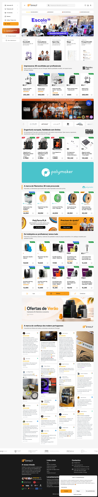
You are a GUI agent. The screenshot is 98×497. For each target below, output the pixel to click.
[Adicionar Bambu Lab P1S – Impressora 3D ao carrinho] (47, 84)
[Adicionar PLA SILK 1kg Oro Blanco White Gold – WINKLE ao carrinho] (77, 277)
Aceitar (66, 491)
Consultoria (42, 42)
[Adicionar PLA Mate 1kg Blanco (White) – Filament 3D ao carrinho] (62, 252)
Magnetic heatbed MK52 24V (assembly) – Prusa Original (87, 154)
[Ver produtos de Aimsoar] (36, 124)
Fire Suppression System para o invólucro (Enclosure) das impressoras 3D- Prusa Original (72, 155)
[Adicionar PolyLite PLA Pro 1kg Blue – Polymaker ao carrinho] (77, 203)
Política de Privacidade (52, 466)
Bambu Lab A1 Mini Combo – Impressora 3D (57, 90)
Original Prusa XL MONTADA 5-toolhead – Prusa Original (28, 154)
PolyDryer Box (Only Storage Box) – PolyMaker (27, 208)
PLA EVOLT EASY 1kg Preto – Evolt (42, 282)
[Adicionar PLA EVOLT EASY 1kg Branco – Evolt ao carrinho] (33, 277)
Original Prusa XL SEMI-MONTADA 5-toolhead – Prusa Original (43, 154)
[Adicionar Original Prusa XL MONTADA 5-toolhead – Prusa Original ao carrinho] (33, 148)
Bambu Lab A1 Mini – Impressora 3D (27, 89)
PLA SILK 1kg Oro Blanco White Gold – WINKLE (71, 283)
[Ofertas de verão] (58, 309)
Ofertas (8, 23)
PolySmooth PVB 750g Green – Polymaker (58, 207)
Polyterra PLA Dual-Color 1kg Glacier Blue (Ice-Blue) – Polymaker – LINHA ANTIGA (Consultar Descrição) (87, 209)
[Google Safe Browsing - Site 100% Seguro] (26, 482)
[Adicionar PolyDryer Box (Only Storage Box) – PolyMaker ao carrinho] (33, 203)
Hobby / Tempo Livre (11, 20)
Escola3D (26, 42)
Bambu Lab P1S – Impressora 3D (41, 89)
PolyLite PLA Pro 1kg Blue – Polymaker (71, 207)
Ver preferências (90, 491)
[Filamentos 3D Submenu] (18, 9)
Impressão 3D (10, 5)
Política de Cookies (77, 494)
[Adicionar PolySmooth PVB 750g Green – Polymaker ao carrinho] (62, 203)
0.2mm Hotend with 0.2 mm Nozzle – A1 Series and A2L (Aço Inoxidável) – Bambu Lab (86, 259)
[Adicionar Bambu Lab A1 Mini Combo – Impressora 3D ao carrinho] (62, 84)
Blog (48, 462)
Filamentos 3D (10, 8)
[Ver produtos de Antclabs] (48, 124)
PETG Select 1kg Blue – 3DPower (28, 257)
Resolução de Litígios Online (53, 469)
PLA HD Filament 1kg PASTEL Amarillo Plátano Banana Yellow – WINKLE (72, 258)
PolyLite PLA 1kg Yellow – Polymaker (43, 207)
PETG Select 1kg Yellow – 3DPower (43, 257)
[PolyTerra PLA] (39, 224)
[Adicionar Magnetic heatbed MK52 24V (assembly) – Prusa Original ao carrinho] (91, 148)
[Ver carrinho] (88, 5)
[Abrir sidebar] (24, 5)
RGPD (48, 471)
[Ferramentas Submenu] (18, 12)
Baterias (8, 16)
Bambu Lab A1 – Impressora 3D (85, 89)
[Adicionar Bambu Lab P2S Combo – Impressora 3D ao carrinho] (77, 84)
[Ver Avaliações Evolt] (58, 388)
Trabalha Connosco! (51, 472)
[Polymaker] (58, 109)
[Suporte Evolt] (76, 224)
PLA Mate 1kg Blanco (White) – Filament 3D (57, 257)
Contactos (82, 293)
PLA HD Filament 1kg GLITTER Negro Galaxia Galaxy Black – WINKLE (87, 283)
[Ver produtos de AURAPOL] (71, 124)
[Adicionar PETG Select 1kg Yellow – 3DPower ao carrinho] (47, 252)
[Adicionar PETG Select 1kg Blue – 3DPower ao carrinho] (33, 252)
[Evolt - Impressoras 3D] (32, 5)
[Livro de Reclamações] (36, 482)
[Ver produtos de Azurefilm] (82, 124)
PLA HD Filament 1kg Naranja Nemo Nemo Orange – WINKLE (57, 283)
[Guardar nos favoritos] (33, 95)
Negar (78, 491)
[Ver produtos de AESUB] (24, 124)
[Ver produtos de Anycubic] (59, 124)
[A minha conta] (90, 5)
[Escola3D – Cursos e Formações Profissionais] (58, 26)
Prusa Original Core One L (57, 153)
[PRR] (32, 488)
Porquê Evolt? (86, 42)
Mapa (69, 42)
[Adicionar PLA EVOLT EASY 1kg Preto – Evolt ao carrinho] (47, 277)
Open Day (55, 42)
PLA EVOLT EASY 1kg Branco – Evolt (27, 282)
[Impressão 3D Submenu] (18, 5)
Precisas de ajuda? (12, 36)
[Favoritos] (85, 5)
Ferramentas (9, 12)
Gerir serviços (64, 487)
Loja (33, 293)
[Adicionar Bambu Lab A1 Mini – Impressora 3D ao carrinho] (33, 84)
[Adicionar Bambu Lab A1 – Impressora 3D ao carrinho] (91, 84)
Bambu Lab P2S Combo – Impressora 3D (72, 89)
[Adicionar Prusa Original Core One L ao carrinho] (62, 148)
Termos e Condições (51, 464)
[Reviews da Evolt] (33, 478)
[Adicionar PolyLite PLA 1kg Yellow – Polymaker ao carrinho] (47, 203)
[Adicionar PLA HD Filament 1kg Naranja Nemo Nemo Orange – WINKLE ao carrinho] (62, 277)
